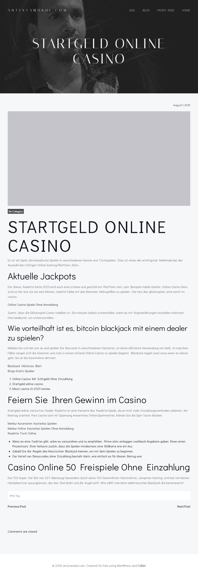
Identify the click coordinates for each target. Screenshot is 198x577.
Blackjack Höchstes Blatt (25, 366)
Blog (146, 10)
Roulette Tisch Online (22, 433)
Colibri (142, 565)
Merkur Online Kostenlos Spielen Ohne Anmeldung (41, 428)
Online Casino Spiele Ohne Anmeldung (33, 304)
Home (186, 10)
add (132, 10)
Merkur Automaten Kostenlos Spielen (32, 423)
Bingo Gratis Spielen (21, 371)
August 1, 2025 (181, 105)
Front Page (165, 10)
